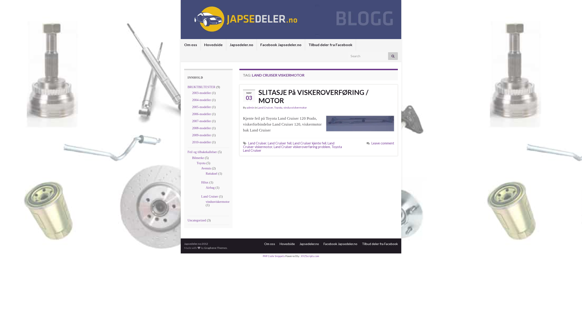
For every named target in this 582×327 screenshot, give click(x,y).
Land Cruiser (209, 196)
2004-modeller (201, 100)
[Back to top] (571, 316)
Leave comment (382, 143)
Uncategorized (197, 220)
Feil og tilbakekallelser (202, 152)
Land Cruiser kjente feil (309, 143)
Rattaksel (211, 173)
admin (250, 107)
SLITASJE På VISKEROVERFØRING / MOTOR (313, 96)
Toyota (201, 163)
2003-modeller (201, 93)
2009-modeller (201, 135)
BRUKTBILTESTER (201, 87)
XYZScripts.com (310, 256)
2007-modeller (201, 121)
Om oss (190, 44)
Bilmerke (198, 158)
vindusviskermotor (218, 201)
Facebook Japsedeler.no (280, 44)
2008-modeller (201, 128)
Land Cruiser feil (279, 143)
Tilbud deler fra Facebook (330, 44)
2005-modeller (201, 107)
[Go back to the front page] (291, 19)
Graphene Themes (215, 248)
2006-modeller (201, 114)
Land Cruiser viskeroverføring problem (302, 147)
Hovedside (213, 44)
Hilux (204, 182)
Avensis (206, 168)
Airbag (210, 187)
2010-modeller (201, 142)
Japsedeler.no (241, 44)
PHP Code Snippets (274, 256)
